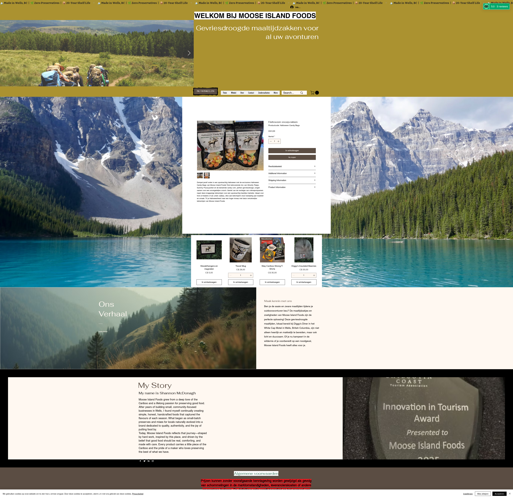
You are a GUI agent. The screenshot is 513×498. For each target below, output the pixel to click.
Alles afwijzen (483, 493)
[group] (256, 261)
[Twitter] (144, 460)
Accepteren (499, 493)
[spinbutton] (274, 141)
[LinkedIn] (148, 460)
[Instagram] (152, 460)
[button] (315, 93)
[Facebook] (140, 460)
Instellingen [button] (468, 493)
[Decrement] (270, 141)
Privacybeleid (137, 493)
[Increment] (278, 141)
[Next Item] (189, 53)
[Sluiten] (509, 494)
